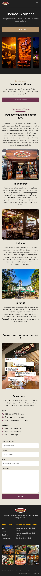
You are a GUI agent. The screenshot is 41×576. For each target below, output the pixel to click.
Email (3, 459)
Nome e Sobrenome (8, 441)
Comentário (5, 468)
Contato (4, 450)
